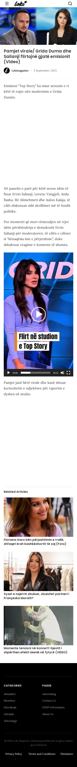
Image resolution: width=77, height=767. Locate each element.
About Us (47, 714)
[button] (38, 314)
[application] (38, 314)
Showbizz (9, 700)
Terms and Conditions (41, 754)
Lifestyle (9, 714)
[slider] (35, 373)
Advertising (49, 694)
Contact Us (49, 700)
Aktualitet (10, 694)
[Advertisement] (38, 143)
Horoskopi (10, 707)
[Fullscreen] (68, 373)
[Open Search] (70, 3)
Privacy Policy (13, 754)
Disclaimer (66, 754)
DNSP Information (53, 707)
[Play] (8, 373)
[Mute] (62, 373)
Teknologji (10, 721)
